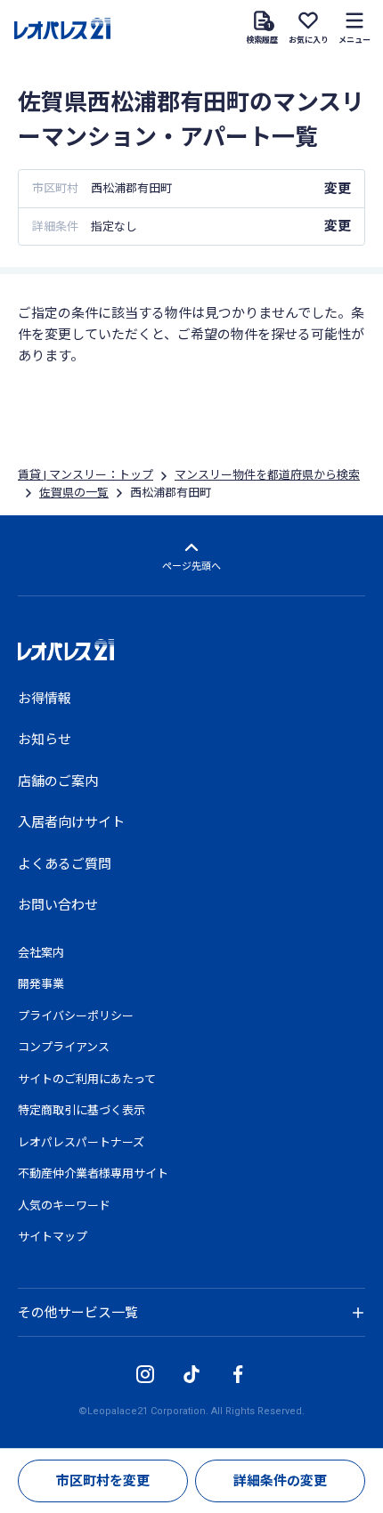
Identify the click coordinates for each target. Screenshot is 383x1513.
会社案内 (41, 952)
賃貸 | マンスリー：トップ (85, 474)
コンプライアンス (64, 1047)
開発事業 (41, 984)
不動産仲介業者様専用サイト (93, 1173)
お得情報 (44, 699)
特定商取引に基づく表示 (81, 1110)
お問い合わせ (58, 905)
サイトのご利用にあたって (87, 1079)
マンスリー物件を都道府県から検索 (267, 474)
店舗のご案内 (58, 781)
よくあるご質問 (64, 864)
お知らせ (44, 740)
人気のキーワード (64, 1205)
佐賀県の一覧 (74, 492)
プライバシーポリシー (76, 1016)
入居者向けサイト (71, 822)
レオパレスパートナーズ (81, 1142)
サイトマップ (52, 1236)
